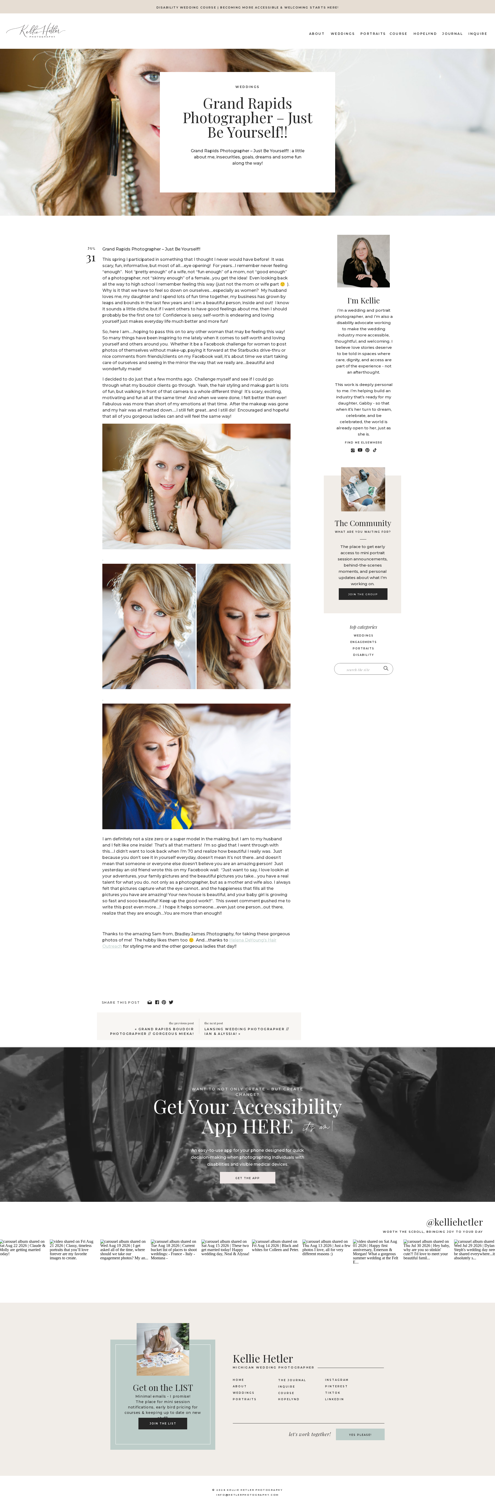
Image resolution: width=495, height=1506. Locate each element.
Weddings (247, 87)
